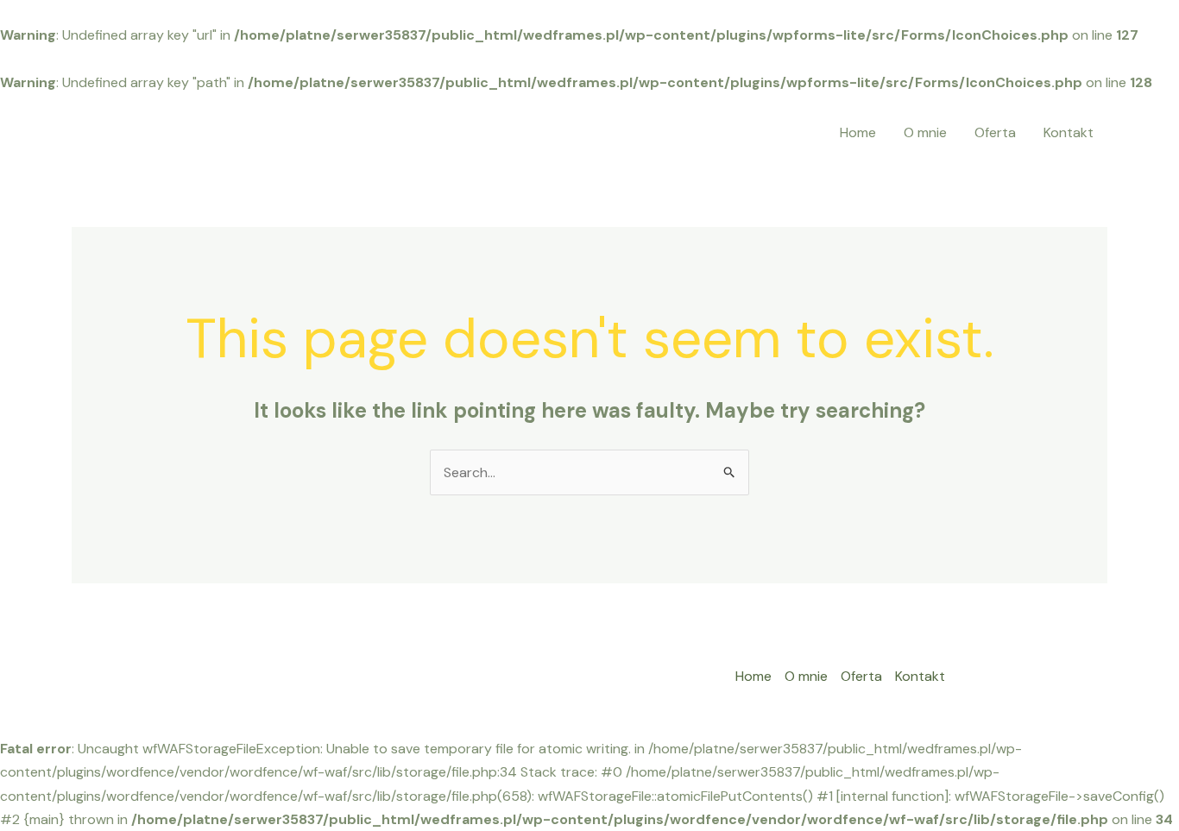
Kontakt (1068, 132)
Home (858, 132)
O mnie (925, 132)
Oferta (995, 132)
